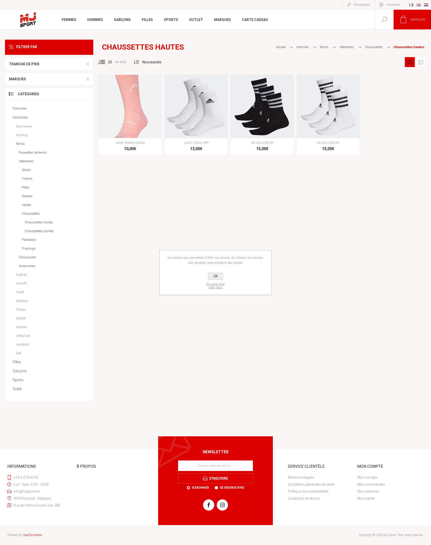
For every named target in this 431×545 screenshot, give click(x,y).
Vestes (26, 205)
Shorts (26, 170)
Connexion (393, 4)
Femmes (20, 108)
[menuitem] (322, 477)
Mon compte (367, 477)
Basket (21, 318)
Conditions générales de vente (311, 484)
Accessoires (27, 266)
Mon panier (366, 498)
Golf (18, 353)
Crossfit (21, 283)
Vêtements (26, 161)
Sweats (27, 196)
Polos (25, 187)
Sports (18, 380)
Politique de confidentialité (308, 491)
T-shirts (27, 179)
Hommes (20, 117)
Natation (22, 301)
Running (21, 135)
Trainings (28, 248)
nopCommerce (32, 535)
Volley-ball (23, 336)
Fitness (21, 309)
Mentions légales (301, 477)
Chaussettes (31, 213)
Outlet (17, 389)
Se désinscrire (232, 487)
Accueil (281, 47)
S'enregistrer (362, 4)
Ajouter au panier (129, 125)
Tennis (20, 144)
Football (21, 274)
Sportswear (24, 126)
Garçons (20, 371)
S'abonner (200, 487)
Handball (22, 344)
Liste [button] (421, 62)
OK (215, 276)
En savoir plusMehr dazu (215, 285)
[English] (418, 4)
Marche (21, 327)
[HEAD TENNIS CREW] (130, 115)
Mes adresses (368, 491)
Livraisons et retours (304, 498)
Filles (17, 362)
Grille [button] (410, 62)
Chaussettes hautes (39, 222)
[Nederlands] (426, 4)
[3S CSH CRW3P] (262, 115)
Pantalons (29, 240)
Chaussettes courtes (39, 231)
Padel (20, 292)
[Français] (411, 4)
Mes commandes (371, 484)
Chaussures (27, 257)
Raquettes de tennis (33, 152)
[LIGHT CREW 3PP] (196, 115)
